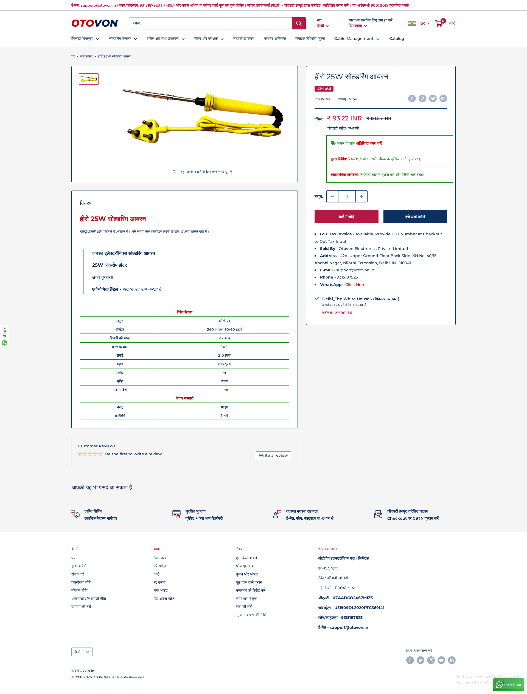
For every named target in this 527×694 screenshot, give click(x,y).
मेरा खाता (356, 25)
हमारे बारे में (78, 565)
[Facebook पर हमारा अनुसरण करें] (410, 660)
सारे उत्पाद (86, 56)
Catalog (396, 38)
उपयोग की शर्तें (81, 606)
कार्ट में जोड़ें (346, 216)
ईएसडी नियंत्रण (82, 38)
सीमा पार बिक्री (246, 598)
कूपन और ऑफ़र (247, 574)
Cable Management (354, 38)
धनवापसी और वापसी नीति (88, 598)
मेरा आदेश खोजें (164, 598)
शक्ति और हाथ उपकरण (163, 38)
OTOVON (322, 99)
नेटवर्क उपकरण (243, 38)
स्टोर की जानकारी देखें (337, 312)
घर (73, 56)
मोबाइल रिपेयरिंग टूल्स (310, 38)
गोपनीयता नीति (81, 582)
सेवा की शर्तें (244, 606)
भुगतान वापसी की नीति (251, 614)
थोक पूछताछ (244, 565)
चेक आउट (161, 590)
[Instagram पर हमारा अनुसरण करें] (431, 660)
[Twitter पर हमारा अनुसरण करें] (420, 660)
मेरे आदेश (160, 565)
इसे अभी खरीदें (415, 216)
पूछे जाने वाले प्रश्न (249, 582)
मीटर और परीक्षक (206, 38)
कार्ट (156, 574)
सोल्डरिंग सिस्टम (120, 38)
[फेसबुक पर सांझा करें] (412, 98)
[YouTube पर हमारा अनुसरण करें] (441, 660)
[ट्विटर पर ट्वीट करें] (433, 98)
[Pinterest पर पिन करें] (422, 98)
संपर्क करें (77, 574)
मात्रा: (319, 196)
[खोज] (299, 23)
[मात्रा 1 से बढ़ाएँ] (361, 196)
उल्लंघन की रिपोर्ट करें (250, 590)
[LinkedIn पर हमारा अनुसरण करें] (452, 660)
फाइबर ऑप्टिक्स (275, 38)
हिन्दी (77, 652)
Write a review (273, 455)
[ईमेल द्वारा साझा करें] (443, 98)
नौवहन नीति (79, 590)
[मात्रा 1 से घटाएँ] (332, 196)
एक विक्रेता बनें (246, 557)
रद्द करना (160, 582)
